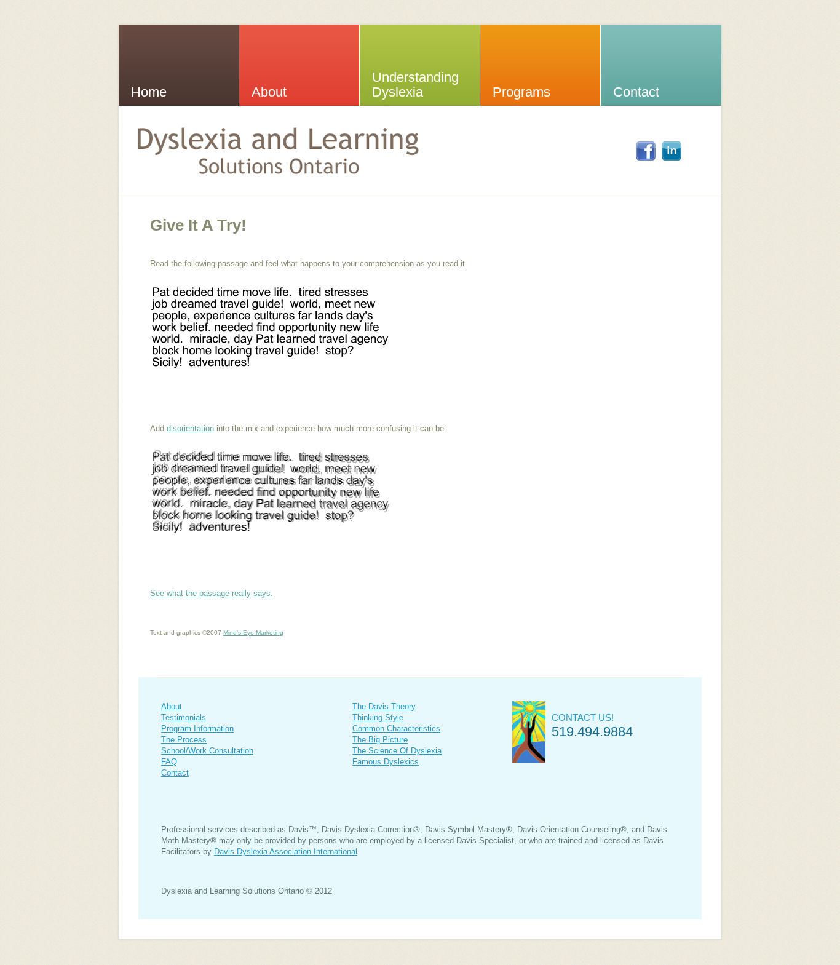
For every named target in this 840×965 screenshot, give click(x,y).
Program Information (197, 728)
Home (149, 92)
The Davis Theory (384, 706)
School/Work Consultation (207, 750)
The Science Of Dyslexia (397, 750)
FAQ (169, 761)
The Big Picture (380, 739)
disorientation (190, 428)
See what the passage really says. (211, 593)
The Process (184, 739)
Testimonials (183, 717)
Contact (636, 92)
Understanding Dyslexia (415, 84)
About (269, 92)
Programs (521, 92)
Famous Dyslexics (385, 761)
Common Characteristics (396, 728)
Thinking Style (377, 717)
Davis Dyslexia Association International (285, 851)
